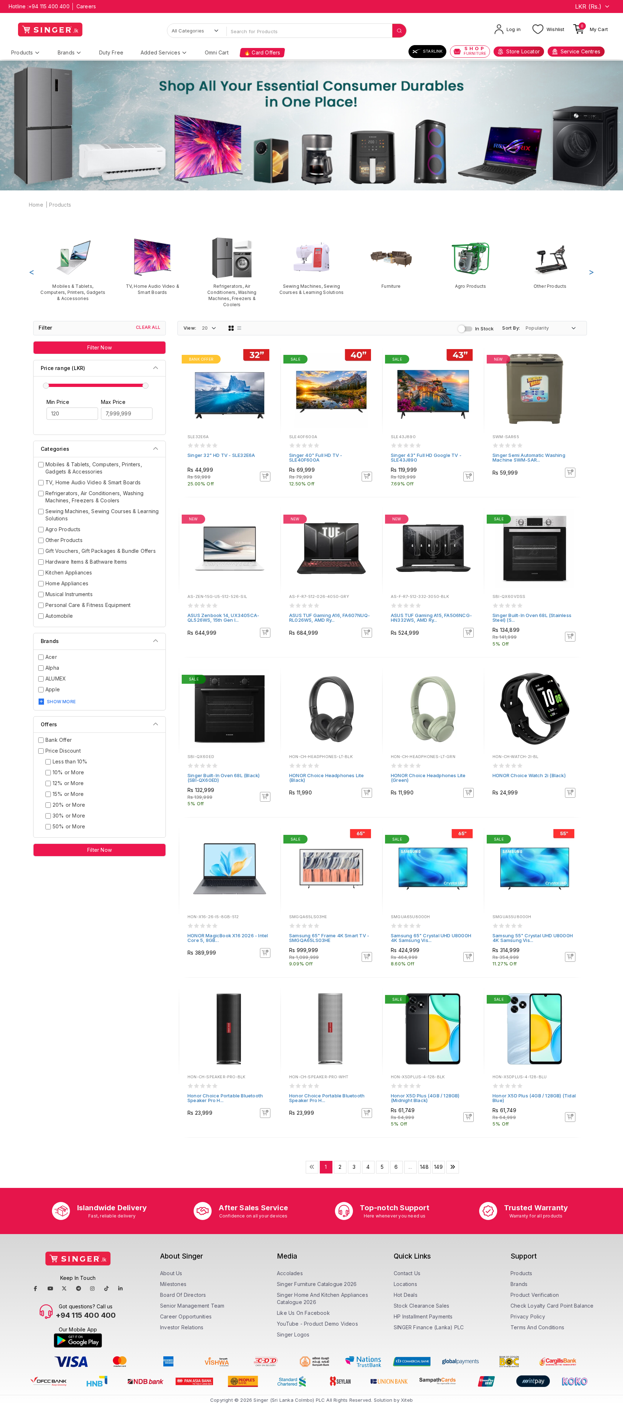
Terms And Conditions (537, 1327)
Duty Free (111, 52)
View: (190, 328)
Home (36, 205)
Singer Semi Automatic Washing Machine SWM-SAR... (528, 457)
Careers (86, 6)
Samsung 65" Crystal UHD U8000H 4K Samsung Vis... (431, 938)
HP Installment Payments (423, 1316)
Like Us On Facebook (303, 1313)
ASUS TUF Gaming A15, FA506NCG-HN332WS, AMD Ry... (431, 617)
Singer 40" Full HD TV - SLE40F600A (316, 457)
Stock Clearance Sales (421, 1306)
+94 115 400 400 (49, 6)
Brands (66, 52)
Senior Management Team (192, 1306)
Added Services (160, 52)
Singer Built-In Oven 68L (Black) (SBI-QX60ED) (223, 777)
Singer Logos (293, 1334)
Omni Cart (217, 52)
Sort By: (511, 328)
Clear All (148, 327)
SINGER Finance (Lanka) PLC (429, 1327)
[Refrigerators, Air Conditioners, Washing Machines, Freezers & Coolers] (232, 272)
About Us (171, 1273)
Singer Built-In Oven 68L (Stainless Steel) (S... (531, 617)
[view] (270, 380)
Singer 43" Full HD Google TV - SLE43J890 (426, 457)
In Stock (484, 328)
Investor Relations (182, 1327)
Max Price (113, 402)
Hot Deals (405, 1295)
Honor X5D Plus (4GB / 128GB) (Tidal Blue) (534, 1098)
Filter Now (99, 347)
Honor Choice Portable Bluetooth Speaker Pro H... (225, 1098)
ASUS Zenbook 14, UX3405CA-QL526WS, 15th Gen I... (223, 617)
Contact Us (407, 1273)
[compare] (270, 370)
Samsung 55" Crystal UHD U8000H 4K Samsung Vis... (532, 938)
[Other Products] (550, 263)
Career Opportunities (186, 1316)
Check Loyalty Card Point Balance (552, 1306)
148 (424, 1167)
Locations (405, 1284)
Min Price (58, 402)
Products (22, 52)
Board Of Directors (183, 1295)
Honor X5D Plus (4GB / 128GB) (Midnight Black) (425, 1098)
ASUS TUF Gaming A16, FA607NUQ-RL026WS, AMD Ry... (329, 617)
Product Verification (535, 1295)
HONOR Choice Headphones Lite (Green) (428, 777)
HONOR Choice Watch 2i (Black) (529, 775)
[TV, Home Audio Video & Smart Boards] (152, 266)
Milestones (173, 1284)
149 (438, 1167)
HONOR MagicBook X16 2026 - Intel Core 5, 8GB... (227, 938)
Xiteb (407, 1400)
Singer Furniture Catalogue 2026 (317, 1284)
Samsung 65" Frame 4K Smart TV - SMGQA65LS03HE (329, 938)
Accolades (290, 1273)
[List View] (239, 328)
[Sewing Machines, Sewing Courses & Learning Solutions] (311, 266)
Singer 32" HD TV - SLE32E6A (221, 455)
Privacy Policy (528, 1316)
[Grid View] (231, 328)
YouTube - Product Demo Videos (317, 1324)
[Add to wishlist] (270, 360)
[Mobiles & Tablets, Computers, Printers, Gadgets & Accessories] (73, 269)
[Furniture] (391, 263)
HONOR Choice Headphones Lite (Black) (326, 777)
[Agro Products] (470, 263)
